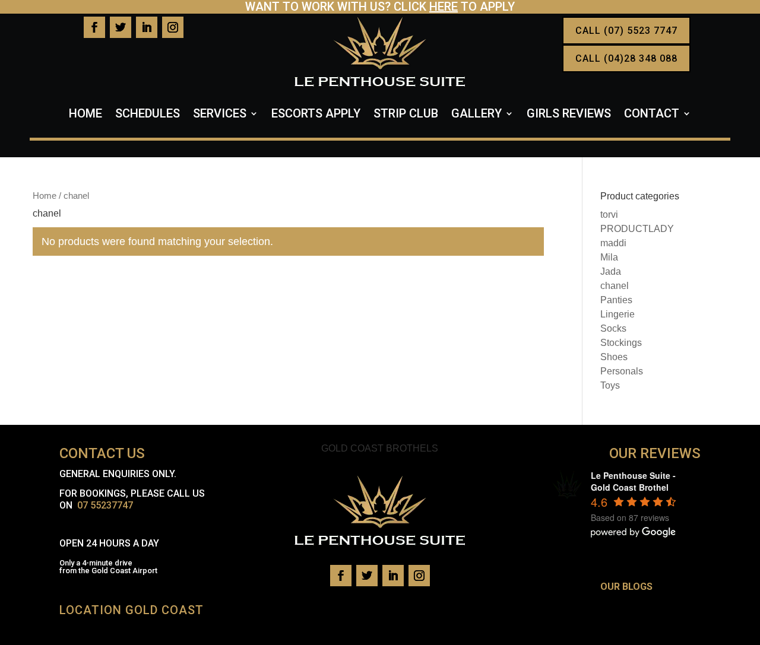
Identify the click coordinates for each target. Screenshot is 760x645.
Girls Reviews (569, 114)
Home (85, 114)
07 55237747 (105, 505)
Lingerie (617, 314)
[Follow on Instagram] (172, 27)
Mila (609, 257)
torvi (609, 214)
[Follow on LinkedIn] (146, 27)
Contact (651, 114)
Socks (613, 328)
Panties (616, 300)
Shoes (614, 357)
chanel (614, 286)
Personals (621, 371)
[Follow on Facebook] (94, 27)
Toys (610, 385)
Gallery (476, 114)
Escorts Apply (315, 114)
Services (219, 114)
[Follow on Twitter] (120, 27)
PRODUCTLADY (637, 229)
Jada (610, 271)
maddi (613, 243)
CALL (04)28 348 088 (626, 58)
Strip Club (405, 114)
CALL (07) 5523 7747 (626, 30)
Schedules (147, 114)
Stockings (621, 343)
